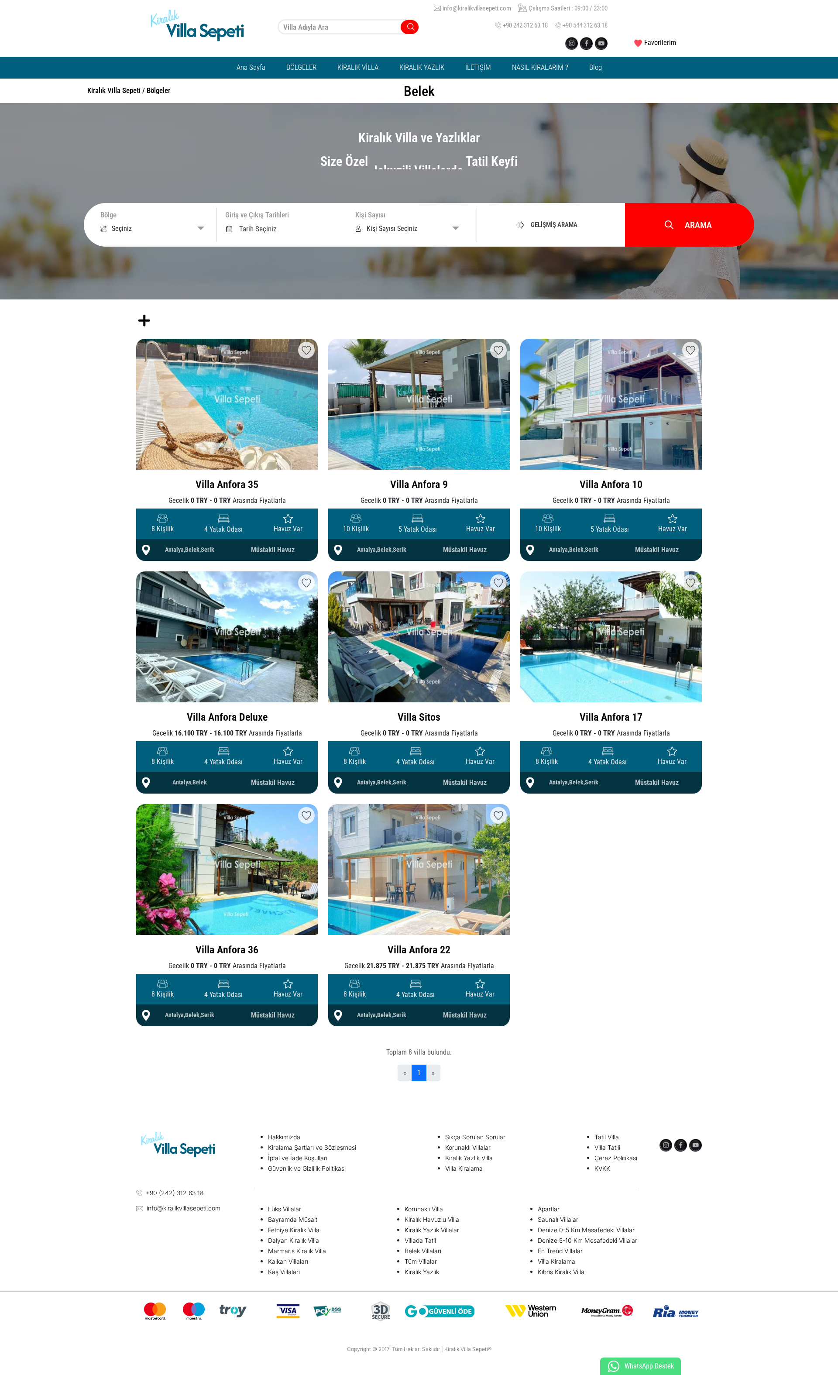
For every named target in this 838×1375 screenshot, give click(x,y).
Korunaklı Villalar (468, 1147)
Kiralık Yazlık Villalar (432, 1230)
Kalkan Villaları (288, 1261)
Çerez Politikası (615, 1158)
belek (192, 549)
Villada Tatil (420, 1240)
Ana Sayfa (251, 67)
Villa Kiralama (464, 1168)
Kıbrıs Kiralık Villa (561, 1271)
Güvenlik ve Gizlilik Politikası (307, 1168)
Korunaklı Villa (424, 1209)
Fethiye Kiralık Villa (293, 1230)
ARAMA (698, 225)
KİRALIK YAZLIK (421, 67)
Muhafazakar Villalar (419, 309)
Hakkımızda (284, 1137)
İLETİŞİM (478, 67)
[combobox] (348, 26)
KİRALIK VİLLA (357, 67)
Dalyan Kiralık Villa (293, 1240)
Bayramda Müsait (292, 1219)
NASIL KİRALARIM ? (540, 67)
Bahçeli (549, 308)
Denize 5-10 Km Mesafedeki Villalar (587, 1240)
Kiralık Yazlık (422, 1271)
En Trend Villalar (560, 1251)
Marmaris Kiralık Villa (297, 1251)
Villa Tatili (607, 1147)
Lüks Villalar (284, 1209)
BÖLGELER (301, 67)
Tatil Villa (606, 1137)
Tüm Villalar (421, 1261)
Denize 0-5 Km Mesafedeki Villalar (586, 1230)
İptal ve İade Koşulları (297, 1158)
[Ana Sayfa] (205, 27)
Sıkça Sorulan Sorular (475, 1137)
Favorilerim (660, 42)
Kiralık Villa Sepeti (114, 90)
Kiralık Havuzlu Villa (432, 1219)
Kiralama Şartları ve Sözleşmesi (312, 1147)
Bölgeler (158, 90)
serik (207, 549)
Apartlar (549, 1209)
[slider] (240, 311)
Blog (595, 67)
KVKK (602, 1168)
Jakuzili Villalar (412, 334)
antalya (174, 549)
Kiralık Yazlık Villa (469, 1158)
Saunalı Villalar (558, 1219)
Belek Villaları (423, 1251)
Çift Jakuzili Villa (560, 333)
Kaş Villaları (284, 1271)
